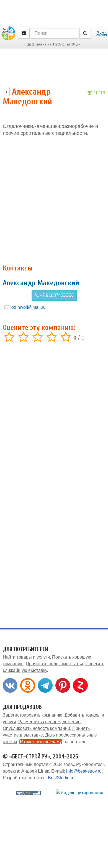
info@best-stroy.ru (84, 771)
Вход (101, 33)
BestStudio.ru (61, 777)
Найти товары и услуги (26, 657)
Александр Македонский (41, 283)
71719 (98, 92)
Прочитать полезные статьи (54, 663)
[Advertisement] (54, 200)
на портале (53, 741)
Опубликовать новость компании (36, 728)
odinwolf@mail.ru (28, 307)
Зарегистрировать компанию (32, 715)
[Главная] (8, 33)
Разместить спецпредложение (49, 721)
